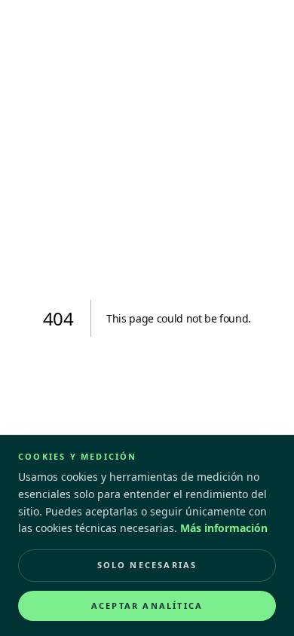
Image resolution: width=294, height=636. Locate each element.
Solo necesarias (147, 564)
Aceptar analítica (147, 605)
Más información (224, 528)
